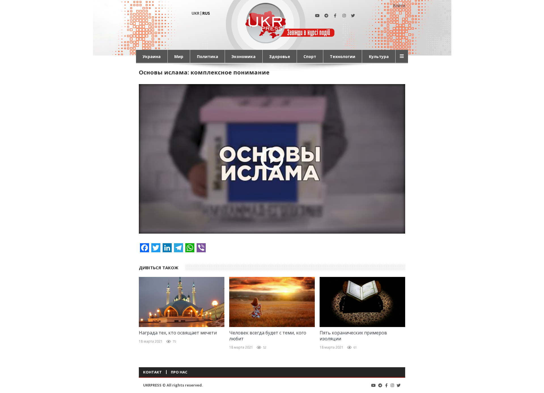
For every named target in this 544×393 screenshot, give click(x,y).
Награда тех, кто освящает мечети (178, 333)
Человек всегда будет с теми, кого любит (267, 336)
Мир (178, 56)
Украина (152, 56)
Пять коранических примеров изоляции (353, 336)
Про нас (179, 372)
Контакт (152, 372)
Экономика (243, 56)
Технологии (342, 56)
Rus (206, 13)
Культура (379, 56)
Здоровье (279, 56)
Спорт (309, 56)
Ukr (195, 13)
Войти (399, 5)
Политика (207, 56)
